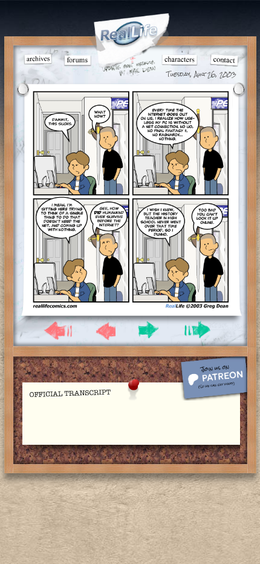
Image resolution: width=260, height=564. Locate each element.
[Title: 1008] (131, 306)
